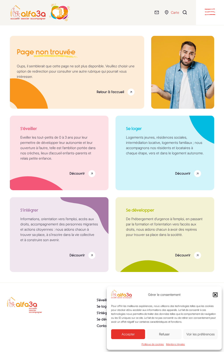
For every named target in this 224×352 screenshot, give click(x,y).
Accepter (128, 334)
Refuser (164, 334)
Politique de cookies (153, 344)
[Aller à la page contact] (158, 12)
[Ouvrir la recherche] (186, 12)
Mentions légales (175, 344)
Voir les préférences (200, 334)
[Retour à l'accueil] (24, 305)
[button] (215, 295)
